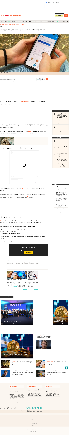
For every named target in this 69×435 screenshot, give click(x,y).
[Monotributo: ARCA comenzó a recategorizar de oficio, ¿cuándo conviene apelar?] (33, 275)
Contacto (9, 413)
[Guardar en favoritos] (47, 79)
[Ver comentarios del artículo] (13, 82)
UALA (22, 263)
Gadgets (25, 19)
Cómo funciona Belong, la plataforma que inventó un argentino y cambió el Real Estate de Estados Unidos (61, 165)
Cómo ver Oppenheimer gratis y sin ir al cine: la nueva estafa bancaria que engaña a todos (62, 127)
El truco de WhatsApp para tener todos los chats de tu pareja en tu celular (62, 122)
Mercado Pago (17, 263)
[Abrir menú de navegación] (1, 15)
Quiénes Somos (36, 413)
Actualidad (15, 19)
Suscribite (28, 413)
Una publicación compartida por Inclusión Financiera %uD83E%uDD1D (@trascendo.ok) (26, 182)
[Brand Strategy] (34, 411)
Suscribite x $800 (59, 15)
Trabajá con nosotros (58, 413)
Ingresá (66, 15)
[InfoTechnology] (45, 411)
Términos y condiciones (34, 419)
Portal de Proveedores (46, 413)
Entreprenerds (63, 19)
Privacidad (34, 421)
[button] (66, 368)
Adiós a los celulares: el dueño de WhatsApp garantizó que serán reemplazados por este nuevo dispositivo (62, 115)
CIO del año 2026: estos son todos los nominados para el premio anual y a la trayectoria (62, 148)
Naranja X (26, 263)
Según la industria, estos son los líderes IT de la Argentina (62, 160)
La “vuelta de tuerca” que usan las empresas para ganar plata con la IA (62, 155)
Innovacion (34, 19)
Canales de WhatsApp (18, 413)
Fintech (37, 263)
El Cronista (2, 24)
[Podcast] (39, 411)
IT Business (53, 19)
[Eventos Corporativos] (29, 411)
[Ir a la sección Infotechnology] (13, 15)
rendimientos (32, 263)
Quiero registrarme (28, 252)
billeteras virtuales (20, 24)
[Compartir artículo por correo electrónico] (10, 82)
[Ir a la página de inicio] (3, 15)
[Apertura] (23, 411)
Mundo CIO (43, 19)
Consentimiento (34, 423)
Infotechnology (8, 24)
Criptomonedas (5, 19)
